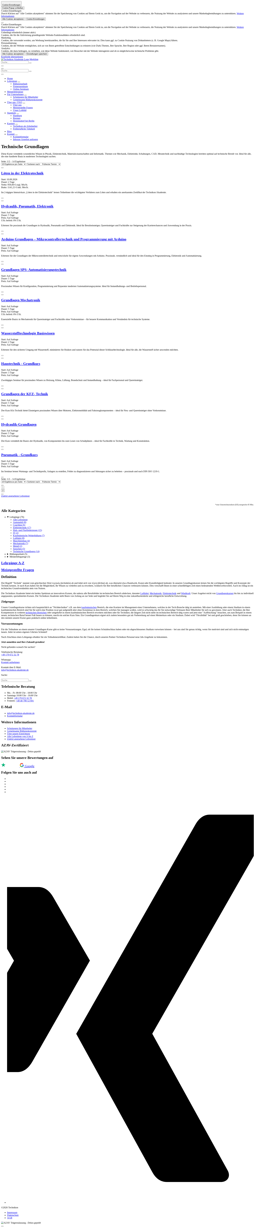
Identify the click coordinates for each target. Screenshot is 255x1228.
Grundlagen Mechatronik (20, 300)
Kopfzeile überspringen (12, 56)
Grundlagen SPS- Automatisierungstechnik (33, 270)
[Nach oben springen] (2, 1226)
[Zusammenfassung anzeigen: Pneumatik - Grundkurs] (2, 477)
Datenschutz (13, 1215)
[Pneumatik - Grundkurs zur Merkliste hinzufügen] (2, 449)
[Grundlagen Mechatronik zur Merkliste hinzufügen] (2, 294)
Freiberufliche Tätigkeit (24, 129)
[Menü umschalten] (2, 68)
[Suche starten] (30, 680)
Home (10, 78)
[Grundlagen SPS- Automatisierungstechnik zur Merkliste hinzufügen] (2, 264)
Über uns (17, 105)
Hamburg (17, 115)
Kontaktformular (20, 136)
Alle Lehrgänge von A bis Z (20, 736)
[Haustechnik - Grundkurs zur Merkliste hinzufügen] (2, 358)
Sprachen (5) (19, 549)
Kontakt (11, 134)
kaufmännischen (89, 607)
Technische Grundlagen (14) (26, 551)
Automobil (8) (19, 522)
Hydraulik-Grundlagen (18, 424)
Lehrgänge (12, 81)
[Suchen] (30, 71)
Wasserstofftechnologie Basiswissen (28, 333)
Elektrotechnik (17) (22, 527)
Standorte (11, 113)
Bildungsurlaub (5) (18, 554)
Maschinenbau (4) (21, 541)
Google (29, 766)
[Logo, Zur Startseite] (15, 59)
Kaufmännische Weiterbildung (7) (29, 535)
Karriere (11, 123)
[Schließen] (2, 22)
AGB (9, 1218)
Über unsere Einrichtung (18, 733)
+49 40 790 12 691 (25, 700)
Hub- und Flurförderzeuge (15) (27, 530)
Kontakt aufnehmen (10, 662)
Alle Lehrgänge (20, 519)
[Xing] (130, 1202)
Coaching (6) (19, 525)
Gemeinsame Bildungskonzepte (27, 99)
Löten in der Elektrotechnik (22, 173)
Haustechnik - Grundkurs (20, 364)
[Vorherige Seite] (2, 485)
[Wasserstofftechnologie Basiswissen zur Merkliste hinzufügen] (2, 327)
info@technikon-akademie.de (15, 670)
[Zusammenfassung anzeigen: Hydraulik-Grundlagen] (2, 446)
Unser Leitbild (19, 110)
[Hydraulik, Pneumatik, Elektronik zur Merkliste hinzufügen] (2, 200)
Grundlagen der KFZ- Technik (24, 394)
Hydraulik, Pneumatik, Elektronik (27, 206)
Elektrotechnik (169, 593)
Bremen (16, 118)
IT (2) (15, 533)
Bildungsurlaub (20, 84)
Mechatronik (156, 593)
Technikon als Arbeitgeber (25, 126)
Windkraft (185, 593)
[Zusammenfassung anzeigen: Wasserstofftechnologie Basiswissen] (2, 355)
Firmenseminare (20, 86)
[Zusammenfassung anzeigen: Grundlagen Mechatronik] (2, 325)
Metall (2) (17, 546)
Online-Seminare (21, 89)
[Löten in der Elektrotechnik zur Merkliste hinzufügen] (2, 167)
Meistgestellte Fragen (23, 107)
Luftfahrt (144, 593)
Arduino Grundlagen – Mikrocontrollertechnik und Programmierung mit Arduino (63, 239)
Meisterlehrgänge (15, 91)
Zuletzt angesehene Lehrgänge (15, 496)
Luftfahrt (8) (18, 538)
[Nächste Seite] (2, 494)
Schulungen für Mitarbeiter (25, 97)
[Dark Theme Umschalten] (2, 65)
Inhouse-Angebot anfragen (25, 139)
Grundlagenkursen (224, 593)
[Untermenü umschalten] (19, 81)
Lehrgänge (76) (17, 517)
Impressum (12, 1212)
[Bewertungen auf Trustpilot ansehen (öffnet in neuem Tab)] (10, 766)
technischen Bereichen (36, 612)
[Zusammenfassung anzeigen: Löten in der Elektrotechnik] (2, 198)
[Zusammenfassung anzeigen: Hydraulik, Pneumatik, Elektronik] (2, 231)
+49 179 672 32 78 (10, 654)
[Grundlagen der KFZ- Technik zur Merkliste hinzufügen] (2, 388)
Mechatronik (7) (20, 543)
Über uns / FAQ (14, 102)
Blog (9, 131)
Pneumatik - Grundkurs (19, 455)
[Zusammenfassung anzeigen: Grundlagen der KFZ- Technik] (2, 416)
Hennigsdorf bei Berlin (23, 121)
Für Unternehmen (15, 94)
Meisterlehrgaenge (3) (20, 556)
